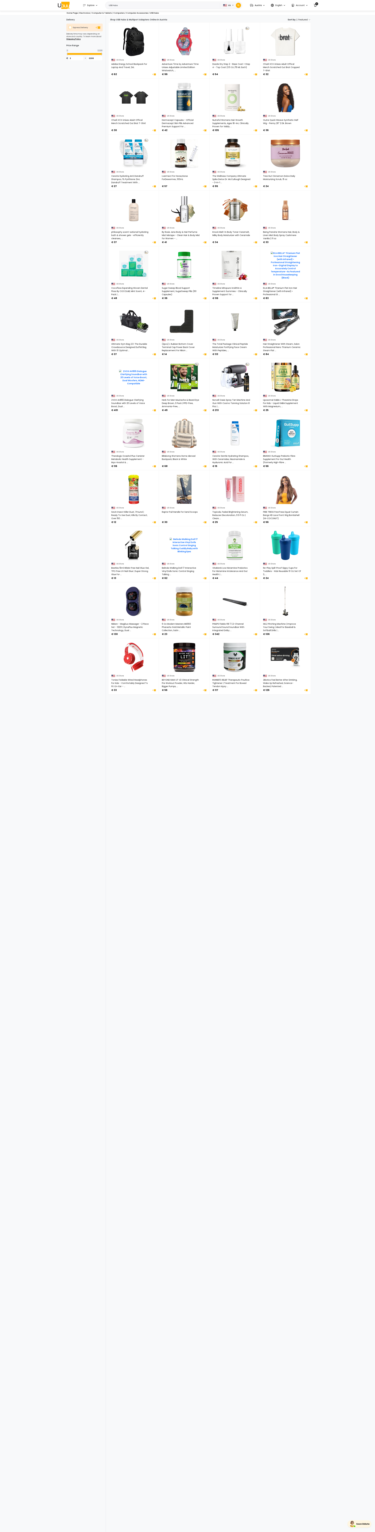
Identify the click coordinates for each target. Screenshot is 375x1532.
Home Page (72, 13)
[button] (257, 5)
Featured (303, 19)
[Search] (238, 5)
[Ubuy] (64, 5)
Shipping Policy (73, 39)
